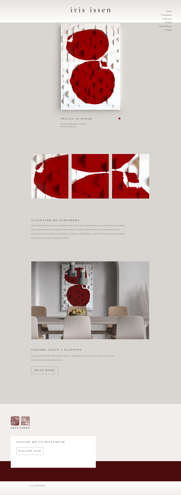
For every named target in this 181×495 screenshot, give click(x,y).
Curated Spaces (165, 26)
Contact (168, 30)
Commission (166, 15)
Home (169, 11)
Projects (168, 22)
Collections (167, 18)
